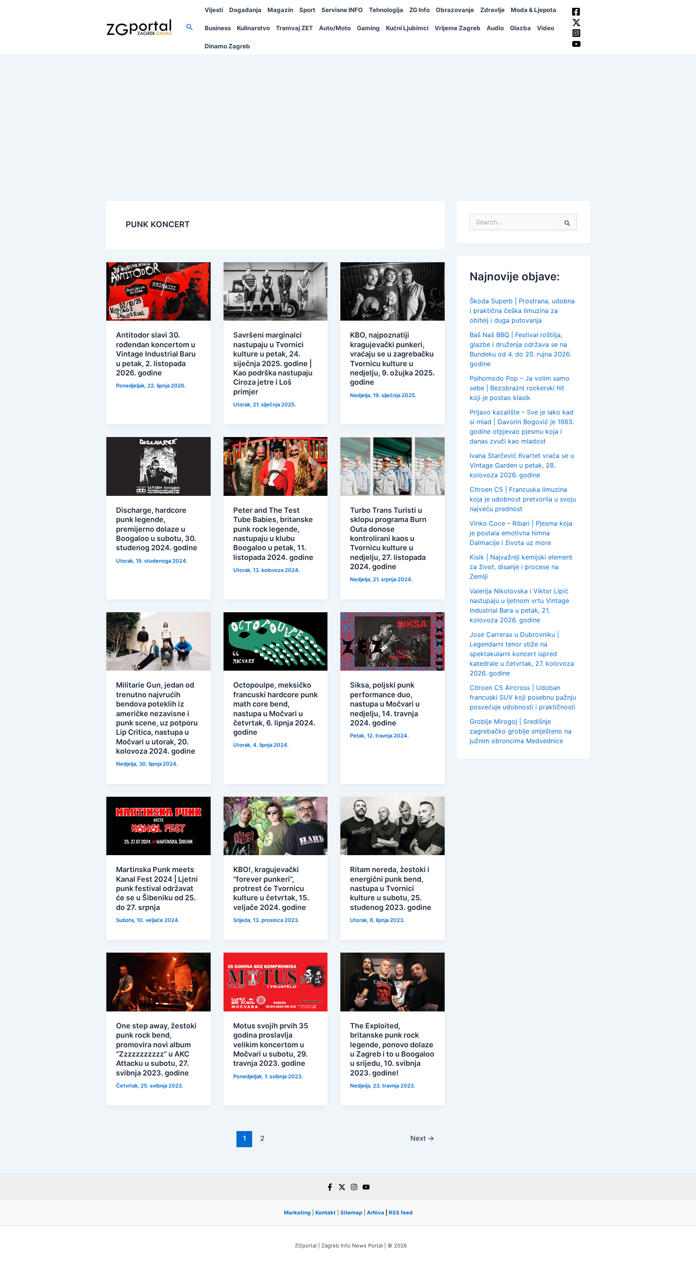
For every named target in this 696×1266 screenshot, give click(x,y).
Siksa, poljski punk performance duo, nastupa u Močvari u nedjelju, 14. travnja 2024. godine (385, 704)
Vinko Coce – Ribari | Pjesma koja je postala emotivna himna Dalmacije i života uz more (521, 533)
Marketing (297, 1212)
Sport (307, 10)
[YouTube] (576, 43)
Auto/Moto (335, 28)
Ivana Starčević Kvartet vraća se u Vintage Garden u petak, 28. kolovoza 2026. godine (522, 465)
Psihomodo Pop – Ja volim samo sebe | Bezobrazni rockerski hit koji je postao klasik (520, 388)
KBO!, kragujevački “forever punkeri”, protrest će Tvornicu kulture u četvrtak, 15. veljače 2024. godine (271, 888)
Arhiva (375, 1212)
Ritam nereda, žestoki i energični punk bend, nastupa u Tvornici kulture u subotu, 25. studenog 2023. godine (390, 888)
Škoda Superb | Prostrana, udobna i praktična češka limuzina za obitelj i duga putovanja (522, 310)
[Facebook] (576, 11)
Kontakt (325, 1212)
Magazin (280, 10)
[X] (342, 1187)
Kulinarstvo (253, 28)
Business (218, 28)
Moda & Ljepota (533, 10)
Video (545, 28)
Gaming (368, 28)
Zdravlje (492, 10)
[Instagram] (576, 33)
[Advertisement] (348, 114)
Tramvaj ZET (294, 28)
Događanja (245, 10)
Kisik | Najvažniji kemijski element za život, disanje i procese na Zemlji (521, 566)
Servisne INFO (342, 10)
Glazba (520, 28)
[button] (189, 27)
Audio (495, 28)
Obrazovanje (455, 10)
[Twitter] (576, 22)
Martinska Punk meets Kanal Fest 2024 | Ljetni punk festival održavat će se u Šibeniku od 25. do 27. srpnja (157, 888)
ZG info (419, 10)
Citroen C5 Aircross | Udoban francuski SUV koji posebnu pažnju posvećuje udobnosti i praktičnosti (523, 697)
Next (422, 1138)
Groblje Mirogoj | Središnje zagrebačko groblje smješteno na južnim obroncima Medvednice (521, 731)
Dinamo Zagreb (227, 46)
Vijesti (214, 10)
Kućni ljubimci (407, 28)
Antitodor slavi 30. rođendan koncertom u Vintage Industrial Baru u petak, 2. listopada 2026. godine (156, 354)
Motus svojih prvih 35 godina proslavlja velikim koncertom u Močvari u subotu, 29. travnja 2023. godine (270, 1045)
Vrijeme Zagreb (458, 28)
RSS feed (400, 1212)
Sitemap (351, 1212)
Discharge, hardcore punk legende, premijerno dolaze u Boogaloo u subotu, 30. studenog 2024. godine (156, 529)
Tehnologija (386, 10)
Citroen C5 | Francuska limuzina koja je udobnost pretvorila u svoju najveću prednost (523, 499)
